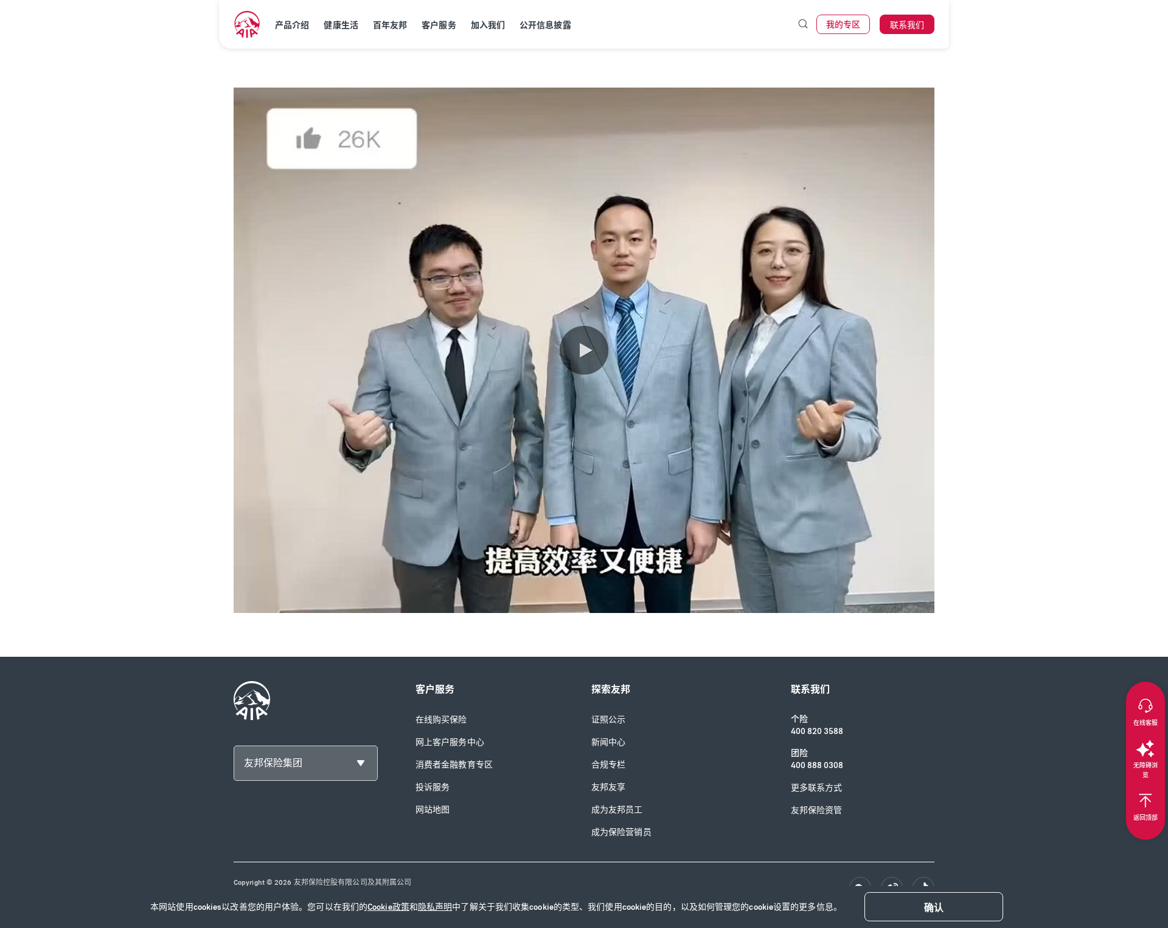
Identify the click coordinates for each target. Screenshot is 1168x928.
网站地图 (432, 810)
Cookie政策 (388, 907)
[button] (584, 350)
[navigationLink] (247, 24)
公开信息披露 (545, 25)
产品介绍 (292, 25)
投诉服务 (432, 787)
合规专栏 (608, 765)
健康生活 (341, 25)
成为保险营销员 (621, 832)
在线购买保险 (441, 720)
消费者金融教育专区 (454, 765)
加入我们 (488, 25)
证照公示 (608, 720)
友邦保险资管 (817, 810)
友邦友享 (608, 787)
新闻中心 (608, 742)
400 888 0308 (817, 765)
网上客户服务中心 (449, 742)
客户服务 (439, 25)
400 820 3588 (817, 731)
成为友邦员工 (617, 810)
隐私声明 (435, 907)
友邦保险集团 (273, 763)
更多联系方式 (817, 788)
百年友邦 (390, 25)
